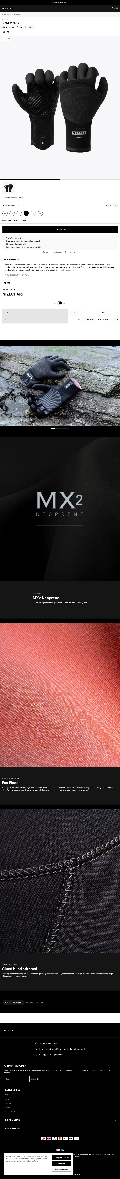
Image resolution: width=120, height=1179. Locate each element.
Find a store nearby (70, 252)
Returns (7, 1107)
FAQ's (7, 1095)
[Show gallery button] (4, 39)
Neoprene (5, 15)
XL (33, 213)
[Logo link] (6, 8)
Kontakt (7, 1099)
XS (5, 213)
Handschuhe (15, 15)
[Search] (107, 8)
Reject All (61, 1163)
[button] (67, 270)
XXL (40, 213)
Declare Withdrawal (11, 1112)
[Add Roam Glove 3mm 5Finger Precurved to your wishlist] (117, 19)
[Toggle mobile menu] (118, 8)
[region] (38, 1164)
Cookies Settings (61, 1169)
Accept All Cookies (61, 1158)
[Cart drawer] (113, 8)
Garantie (8, 1103)
